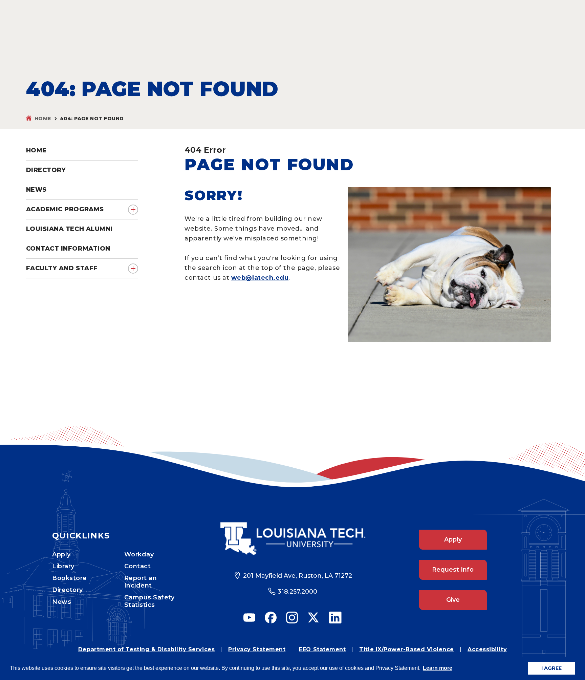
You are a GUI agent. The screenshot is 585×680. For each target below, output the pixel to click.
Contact (137, 566)
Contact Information (68, 248)
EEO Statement (322, 649)
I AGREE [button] (551, 668)
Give (453, 599)
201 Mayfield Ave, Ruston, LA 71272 (297, 575)
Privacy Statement (256, 649)
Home (43, 118)
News (61, 601)
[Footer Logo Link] (292, 538)
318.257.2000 (297, 591)
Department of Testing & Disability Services (146, 649)
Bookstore (69, 578)
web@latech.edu (260, 277)
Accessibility (487, 649)
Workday (139, 554)
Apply (61, 554)
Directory (67, 590)
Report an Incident (140, 581)
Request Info (453, 569)
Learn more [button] (437, 668)
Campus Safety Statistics (149, 601)
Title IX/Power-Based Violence (406, 649)
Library (63, 566)
